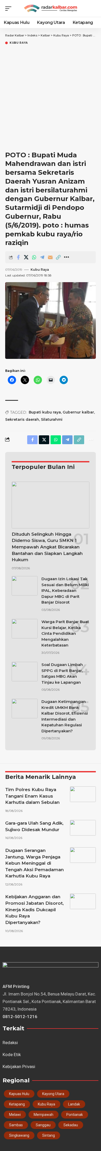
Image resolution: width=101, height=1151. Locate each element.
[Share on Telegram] (42, 257)
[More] (66, 257)
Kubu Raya (19, 43)
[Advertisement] (50, 99)
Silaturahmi (51, 419)
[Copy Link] (58, 257)
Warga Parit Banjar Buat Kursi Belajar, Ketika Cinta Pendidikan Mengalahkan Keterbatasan (65, 633)
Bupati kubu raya (45, 412)
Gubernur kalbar (78, 412)
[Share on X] (26, 257)
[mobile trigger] (9, 9)
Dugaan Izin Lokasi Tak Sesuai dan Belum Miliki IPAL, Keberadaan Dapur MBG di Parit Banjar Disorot (65, 590)
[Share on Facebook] (18, 257)
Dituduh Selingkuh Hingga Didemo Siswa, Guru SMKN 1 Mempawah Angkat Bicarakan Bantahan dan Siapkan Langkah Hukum (47, 547)
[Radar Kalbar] (50, 8)
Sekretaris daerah (22, 419)
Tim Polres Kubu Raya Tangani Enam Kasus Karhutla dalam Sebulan (32, 796)
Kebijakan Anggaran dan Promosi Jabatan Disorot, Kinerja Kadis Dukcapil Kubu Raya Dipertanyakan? (34, 909)
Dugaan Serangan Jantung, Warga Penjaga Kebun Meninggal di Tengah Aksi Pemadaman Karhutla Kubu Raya (34, 863)
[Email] (50, 257)
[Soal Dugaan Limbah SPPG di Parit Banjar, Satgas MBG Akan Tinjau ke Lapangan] (25, 671)
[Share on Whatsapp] (34, 257)
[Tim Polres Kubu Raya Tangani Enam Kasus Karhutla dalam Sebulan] (83, 794)
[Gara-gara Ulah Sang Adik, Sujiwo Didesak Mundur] (83, 828)
